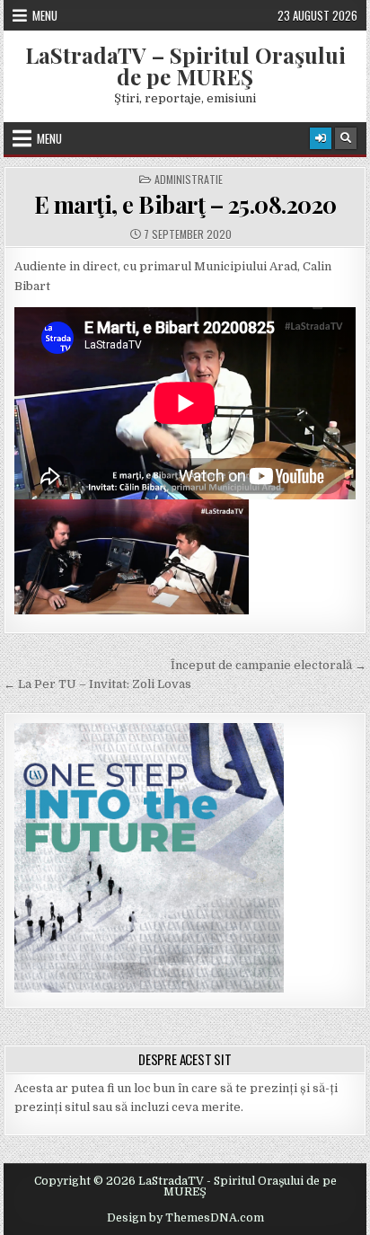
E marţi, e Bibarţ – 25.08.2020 (185, 204)
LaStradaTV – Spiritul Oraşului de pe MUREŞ (185, 65)
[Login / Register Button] (320, 138)
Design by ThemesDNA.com (185, 1218)
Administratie (188, 179)
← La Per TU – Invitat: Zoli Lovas (97, 684)
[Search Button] (346, 138)
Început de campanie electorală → (268, 665)
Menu (44, 15)
